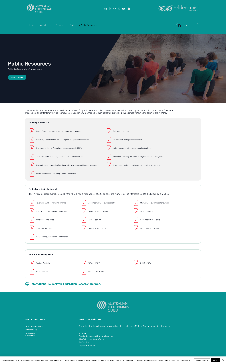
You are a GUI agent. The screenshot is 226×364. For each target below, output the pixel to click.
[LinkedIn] (110, 8)
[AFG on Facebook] (114, 8)
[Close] (223, 360)
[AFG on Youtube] (123, 8)
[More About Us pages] (50, 25)
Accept (215, 360)
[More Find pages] (74, 25)
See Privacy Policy (183, 360)
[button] (129, 8)
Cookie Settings (202, 360)
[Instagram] (105, 8)
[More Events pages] (63, 25)
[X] (119, 8)
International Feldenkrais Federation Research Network (66, 283)
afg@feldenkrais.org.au (103, 336)
